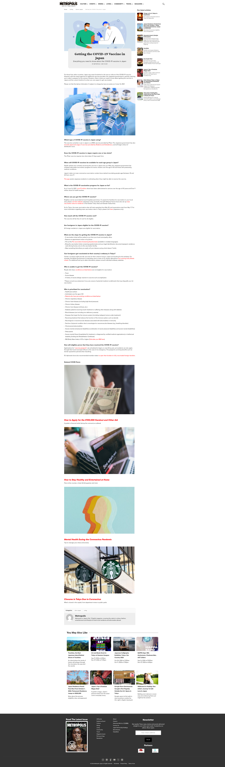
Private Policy (123, 763)
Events (92, 4)
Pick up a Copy (101, 736)
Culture (83, 4)
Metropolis (97, 64)
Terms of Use (131, 763)
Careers (115, 721)
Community (118, 4)
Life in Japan (79, 9)
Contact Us (116, 725)
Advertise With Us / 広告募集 (120, 723)
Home (65, 9)
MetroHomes (116, 730)
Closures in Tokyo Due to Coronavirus (82, 599)
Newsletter (100, 738)
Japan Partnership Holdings (120, 728)
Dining (100, 4)
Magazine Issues (101, 734)
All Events (99, 719)
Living (108, 4)
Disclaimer (116, 763)
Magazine (138, 4)
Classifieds (116, 732)
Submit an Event (101, 721)
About (114, 719)
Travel (128, 4)
